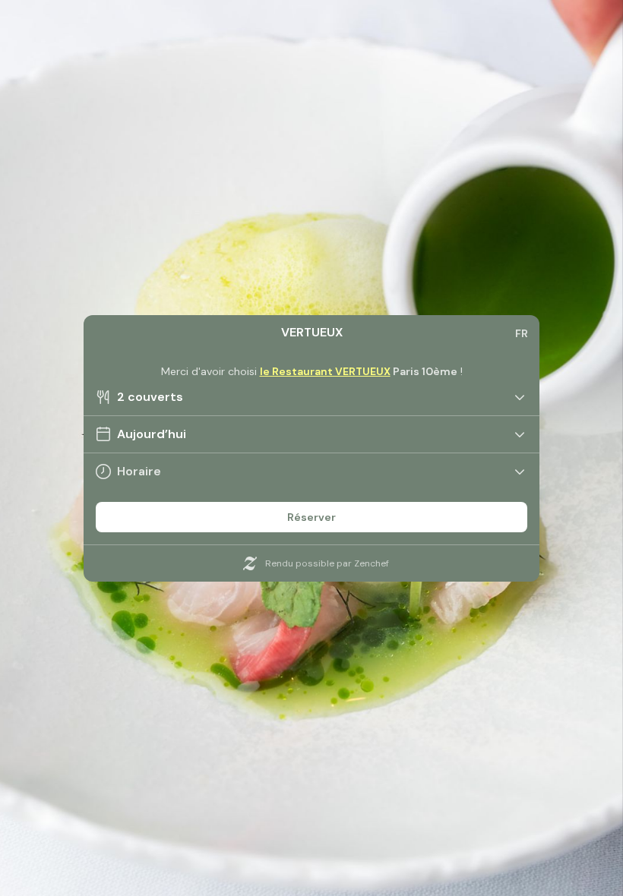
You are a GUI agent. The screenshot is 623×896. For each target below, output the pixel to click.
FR (521, 333)
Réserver (311, 517)
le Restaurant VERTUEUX (325, 371)
